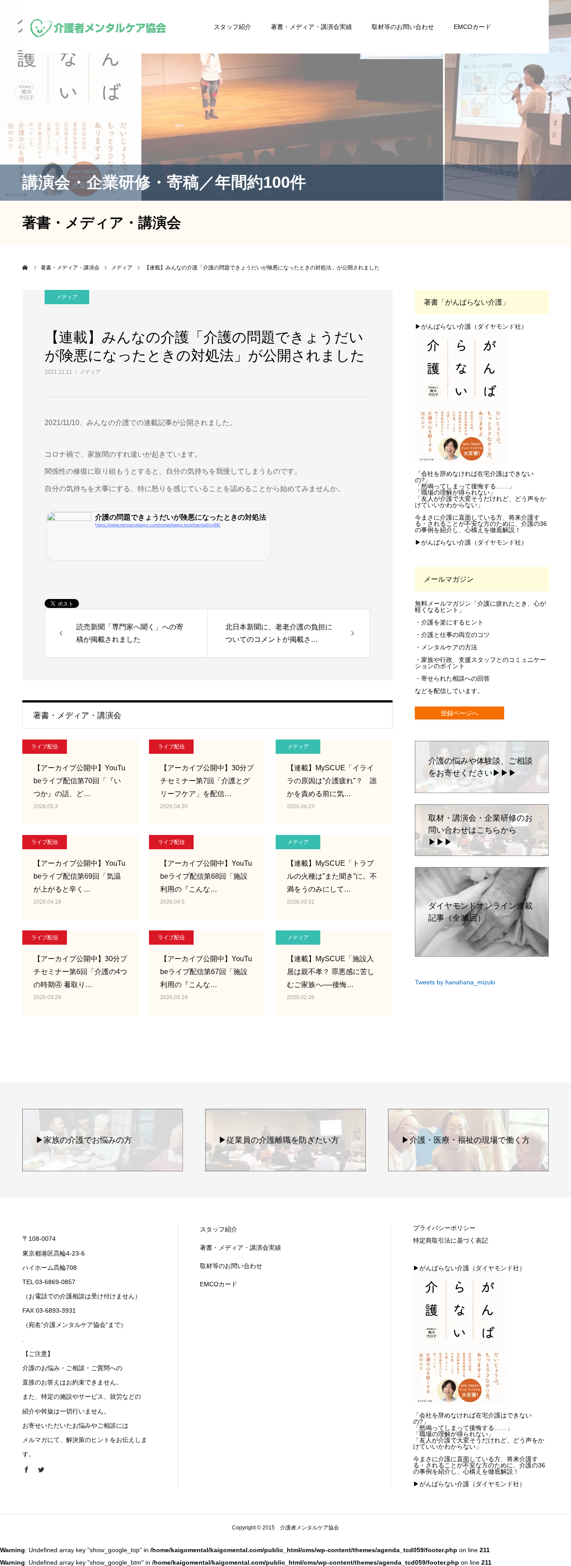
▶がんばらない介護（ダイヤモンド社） (471, 326)
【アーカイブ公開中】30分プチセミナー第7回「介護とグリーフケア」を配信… (207, 780)
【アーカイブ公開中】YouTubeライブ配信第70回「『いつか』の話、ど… (79, 780)
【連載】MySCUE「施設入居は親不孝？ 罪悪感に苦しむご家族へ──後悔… (330, 971)
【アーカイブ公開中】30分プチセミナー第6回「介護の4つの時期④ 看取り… (80, 971)
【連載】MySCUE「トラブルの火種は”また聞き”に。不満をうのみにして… (332, 876)
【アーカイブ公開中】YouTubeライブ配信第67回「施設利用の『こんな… (206, 971)
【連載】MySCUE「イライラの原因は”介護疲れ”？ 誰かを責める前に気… (332, 780)
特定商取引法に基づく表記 (450, 1240)
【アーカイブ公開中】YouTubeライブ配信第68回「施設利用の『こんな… (206, 876)
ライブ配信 (44, 747)
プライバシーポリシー (444, 1227)
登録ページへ (459, 713)
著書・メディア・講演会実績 (311, 26)
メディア (90, 372)
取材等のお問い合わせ (403, 26)
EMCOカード (472, 26)
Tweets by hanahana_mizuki (455, 982)
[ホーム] (25, 268)
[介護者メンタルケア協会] (98, 26)
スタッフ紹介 (232, 26)
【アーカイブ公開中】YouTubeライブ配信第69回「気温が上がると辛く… (79, 876)
